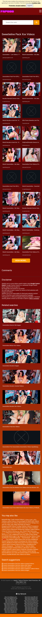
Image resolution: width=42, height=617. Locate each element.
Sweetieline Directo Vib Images (12, 325)
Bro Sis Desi (26, 539)
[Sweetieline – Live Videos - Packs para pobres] (12, 51)
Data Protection (33, 580)
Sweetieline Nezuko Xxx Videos (12, 406)
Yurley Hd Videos (7, 531)
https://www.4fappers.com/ (11, 597)
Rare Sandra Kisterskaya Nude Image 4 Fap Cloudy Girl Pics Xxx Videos (19, 535)
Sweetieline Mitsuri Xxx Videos (12, 345)
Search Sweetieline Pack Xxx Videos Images (16, 570)
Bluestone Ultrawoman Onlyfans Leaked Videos (25, 529)
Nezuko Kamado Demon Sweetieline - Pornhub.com (18, 98)
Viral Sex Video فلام (7, 524)
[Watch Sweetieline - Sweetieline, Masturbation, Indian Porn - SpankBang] (31, 183)
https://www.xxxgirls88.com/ (31, 597)
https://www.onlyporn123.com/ (31, 606)
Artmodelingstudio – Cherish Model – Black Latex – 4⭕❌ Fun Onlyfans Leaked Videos (20, 538)
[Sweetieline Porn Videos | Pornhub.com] (31, 161)
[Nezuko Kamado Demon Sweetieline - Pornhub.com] (12, 95)
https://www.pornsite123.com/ (11, 603)
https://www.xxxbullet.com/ (11, 607)
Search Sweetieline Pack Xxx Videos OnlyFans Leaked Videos (21, 568)
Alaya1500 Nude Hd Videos (22, 524)
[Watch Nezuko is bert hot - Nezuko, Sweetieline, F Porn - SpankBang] (12, 117)
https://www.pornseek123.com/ (31, 600)
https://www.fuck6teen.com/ (31, 599)
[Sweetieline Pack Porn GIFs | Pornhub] (12, 73)
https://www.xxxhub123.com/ (10, 608)
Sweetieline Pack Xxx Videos (11, 426)
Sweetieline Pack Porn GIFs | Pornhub (13, 76)
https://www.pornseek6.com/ (31, 602)
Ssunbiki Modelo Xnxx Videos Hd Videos (18, 554)
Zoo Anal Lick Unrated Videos (20, 553)
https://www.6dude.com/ (10, 600)
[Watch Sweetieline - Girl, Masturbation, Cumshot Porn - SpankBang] (12, 161)
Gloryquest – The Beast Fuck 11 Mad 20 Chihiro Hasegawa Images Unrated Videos (18, 547)
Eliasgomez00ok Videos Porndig (11, 526)
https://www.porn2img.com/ (31, 608)
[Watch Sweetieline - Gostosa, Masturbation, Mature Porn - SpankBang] (31, 227)
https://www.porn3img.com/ (31, 609)
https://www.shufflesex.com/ (10, 604)
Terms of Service (23, 580)
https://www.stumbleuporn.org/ (31, 612)
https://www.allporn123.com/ (31, 604)
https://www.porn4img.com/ (31, 611)
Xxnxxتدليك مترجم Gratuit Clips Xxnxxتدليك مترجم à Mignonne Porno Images (19, 532)
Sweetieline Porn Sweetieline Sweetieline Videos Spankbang (20, 447)
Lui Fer (13, 528)
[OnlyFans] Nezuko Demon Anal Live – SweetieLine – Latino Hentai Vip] (31, 139)
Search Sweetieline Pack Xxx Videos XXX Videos (17, 565)
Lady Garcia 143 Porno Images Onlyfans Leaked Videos (19, 548)
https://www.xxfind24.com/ (11, 611)
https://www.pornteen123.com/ (31, 603)
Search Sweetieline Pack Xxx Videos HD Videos (17, 567)
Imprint (16, 580)
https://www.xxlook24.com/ (11, 612)
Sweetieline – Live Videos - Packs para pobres (16, 54)
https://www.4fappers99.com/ (10, 598)
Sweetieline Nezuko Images (11, 366)
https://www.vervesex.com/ (10, 606)
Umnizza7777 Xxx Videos (18, 551)
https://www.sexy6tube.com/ (31, 598)
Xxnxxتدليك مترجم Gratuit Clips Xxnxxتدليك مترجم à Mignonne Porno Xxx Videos (20, 533)
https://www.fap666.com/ (11, 602)
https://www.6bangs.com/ (11, 599)
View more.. (21, 260)
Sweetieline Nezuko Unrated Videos (13, 386)
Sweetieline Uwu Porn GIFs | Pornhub (13, 186)
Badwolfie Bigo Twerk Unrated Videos (13, 519)
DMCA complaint (34, 298)
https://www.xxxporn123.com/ (11, 609)
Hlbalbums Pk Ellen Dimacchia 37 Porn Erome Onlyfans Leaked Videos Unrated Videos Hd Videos (20, 543)
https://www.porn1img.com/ (31, 607)
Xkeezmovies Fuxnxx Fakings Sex (28, 523)
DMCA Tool (22, 582)
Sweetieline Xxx (7, 467)
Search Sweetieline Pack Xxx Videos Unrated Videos (18, 563)
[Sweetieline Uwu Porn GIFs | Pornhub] (12, 183)
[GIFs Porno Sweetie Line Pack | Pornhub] (31, 117)
